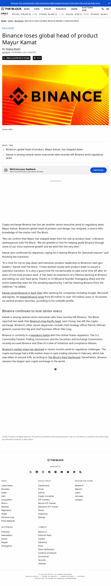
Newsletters (6, 535)
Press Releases (8, 521)
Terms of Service (49, 576)
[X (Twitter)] (30, 472)
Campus (79, 499)
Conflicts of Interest (47, 553)
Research (79, 485)
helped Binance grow (32, 296)
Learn (77, 492)
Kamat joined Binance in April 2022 (22, 292)
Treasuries (43, 514)
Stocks (41, 510)
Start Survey (98, 170)
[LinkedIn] (36, 472)
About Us (42, 532)
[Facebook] (49, 472)
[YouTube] (61, 472)
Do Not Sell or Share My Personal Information (55, 578)
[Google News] (74, 472)
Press (40, 546)
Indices (41, 492)
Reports (78, 489)
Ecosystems (6, 499)
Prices (41, 489)
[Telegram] (55, 472)
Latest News (7, 485)
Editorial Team (44, 535)
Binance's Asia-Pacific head (45, 321)
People (4, 542)
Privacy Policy (32, 576)
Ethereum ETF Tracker (48, 507)
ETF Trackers (44, 499)
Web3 (4, 514)
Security (42, 560)
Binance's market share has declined (23, 349)
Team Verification (46, 549)
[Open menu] (108, 9)
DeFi (3, 496)
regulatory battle (40, 335)
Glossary (79, 496)
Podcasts (5, 532)
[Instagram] (43, 472)
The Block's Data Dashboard (64, 357)
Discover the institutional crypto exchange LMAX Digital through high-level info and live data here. (55, 3)
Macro (4, 503)
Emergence (6, 546)
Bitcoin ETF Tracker (47, 503)
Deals (3, 492)
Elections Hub (7, 517)
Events (4, 539)
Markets (5, 507)
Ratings (41, 517)
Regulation (6, 510)
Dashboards (43, 485)
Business (5, 489)
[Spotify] (68, 472)
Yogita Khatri (13, 49)
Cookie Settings (67, 576)
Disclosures (43, 556)
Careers (41, 539)
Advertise (42, 542)
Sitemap (42, 563)
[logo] (11, 9)
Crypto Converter (46, 496)
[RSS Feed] (80, 472)
